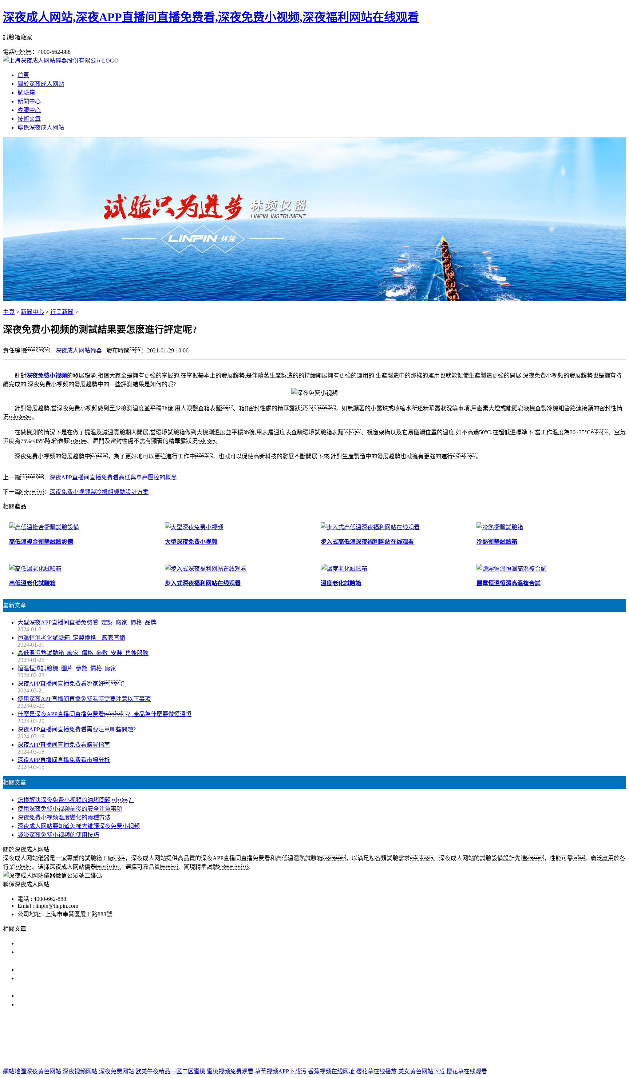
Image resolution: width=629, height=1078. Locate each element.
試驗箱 (26, 92)
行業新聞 (62, 312)
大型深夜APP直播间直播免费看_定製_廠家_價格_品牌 (87, 622)
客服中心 (29, 110)
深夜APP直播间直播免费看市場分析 (63, 760)
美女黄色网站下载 (421, 1071)
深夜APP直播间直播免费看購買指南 (63, 745)
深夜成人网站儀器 (78, 350)
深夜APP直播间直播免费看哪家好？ (72, 683)
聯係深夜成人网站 (40, 127)
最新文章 (14, 605)
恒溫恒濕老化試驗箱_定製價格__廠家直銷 (71, 638)
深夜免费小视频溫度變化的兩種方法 (64, 817)
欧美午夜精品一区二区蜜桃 (170, 1071)
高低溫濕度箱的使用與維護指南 (58, 943)
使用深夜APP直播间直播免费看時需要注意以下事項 (84, 699)
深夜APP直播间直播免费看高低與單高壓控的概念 (113, 477)
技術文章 (29, 119)
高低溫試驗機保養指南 (46, 969)
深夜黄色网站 (43, 1071)
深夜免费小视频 (46, 375)
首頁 (23, 75)
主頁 (9, 312)
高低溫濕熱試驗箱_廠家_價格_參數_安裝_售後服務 (83, 653)
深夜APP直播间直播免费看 (268, 1042)
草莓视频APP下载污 (280, 1071)
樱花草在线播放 (376, 1071)
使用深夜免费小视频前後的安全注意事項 (69, 809)
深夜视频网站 (80, 1071)
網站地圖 (352, 1057)
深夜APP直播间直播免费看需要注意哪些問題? (76, 729)
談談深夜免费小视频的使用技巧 (58, 835)
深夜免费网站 (116, 1071)
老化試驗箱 (368, 1042)
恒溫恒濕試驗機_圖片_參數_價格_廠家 (66, 668)
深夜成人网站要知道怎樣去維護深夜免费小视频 (78, 826)
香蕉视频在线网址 (331, 1071)
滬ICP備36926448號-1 (434, 1057)
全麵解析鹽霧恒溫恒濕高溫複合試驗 (64, 996)
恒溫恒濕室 (403, 1042)
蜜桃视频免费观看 (230, 1071)
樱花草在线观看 (466, 1071)
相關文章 (14, 782)
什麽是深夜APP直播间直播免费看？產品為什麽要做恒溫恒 (104, 714)
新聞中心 (29, 101)
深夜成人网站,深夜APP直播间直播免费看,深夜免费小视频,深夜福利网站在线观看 (211, 17)
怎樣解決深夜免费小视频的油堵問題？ (75, 800)
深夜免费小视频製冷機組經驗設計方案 (99, 492)
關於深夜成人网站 (40, 84)
